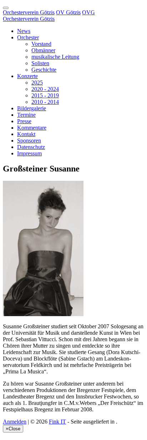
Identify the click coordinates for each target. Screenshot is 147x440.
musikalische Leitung (55, 57)
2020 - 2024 (45, 89)
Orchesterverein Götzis (29, 12)
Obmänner (43, 50)
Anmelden (14, 422)
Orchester (28, 37)
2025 (37, 82)
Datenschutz (31, 147)
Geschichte (43, 70)
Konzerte (27, 76)
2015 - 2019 (45, 95)
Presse (24, 121)
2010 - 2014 (45, 102)
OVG (88, 12)
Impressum (29, 153)
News (23, 31)
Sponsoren (29, 140)
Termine (26, 115)
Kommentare (31, 128)
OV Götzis (68, 12)
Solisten (40, 63)
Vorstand (41, 44)
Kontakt (26, 134)
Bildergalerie (31, 108)
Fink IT (57, 422)
